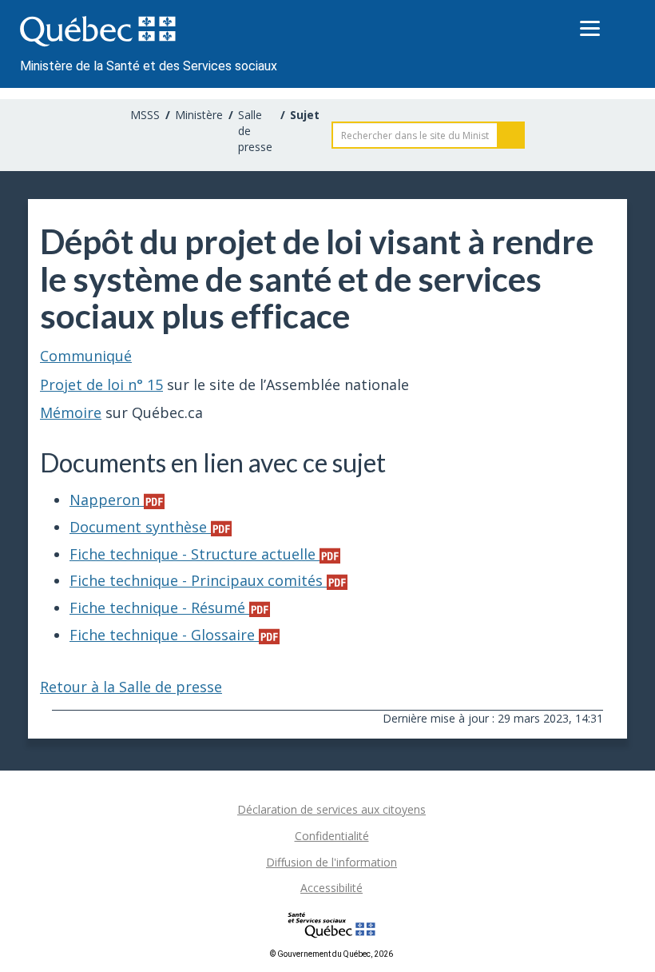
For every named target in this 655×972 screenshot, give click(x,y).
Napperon (106, 499)
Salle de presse (255, 130)
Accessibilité (331, 887)
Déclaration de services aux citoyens (331, 809)
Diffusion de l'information (331, 862)
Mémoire (70, 412)
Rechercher (511, 135)
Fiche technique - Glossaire (164, 634)
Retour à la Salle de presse (131, 686)
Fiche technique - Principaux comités (198, 580)
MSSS (145, 114)
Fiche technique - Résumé (159, 607)
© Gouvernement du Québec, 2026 (331, 954)
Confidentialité (332, 835)
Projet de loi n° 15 (101, 384)
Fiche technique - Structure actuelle (194, 554)
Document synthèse (140, 526)
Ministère (199, 114)
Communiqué (86, 355)
